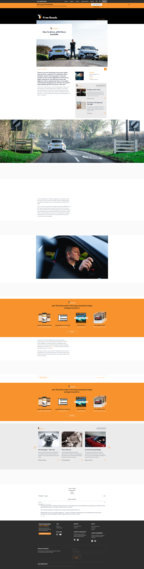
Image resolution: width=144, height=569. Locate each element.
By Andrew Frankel (90, 98)
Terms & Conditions (50, 566)
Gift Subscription (59, 527)
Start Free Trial (96, 4)
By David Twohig (42, 460)
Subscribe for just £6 (45, 533)
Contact (39, 566)
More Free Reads (43, 377)
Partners (92, 529)
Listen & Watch (84, 1)
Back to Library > (101, 19)
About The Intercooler (95, 526)
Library (71, 1)
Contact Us (76, 527)
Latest (66, 1)
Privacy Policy (79, 555)
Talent (77, 1)
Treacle (72, 566)
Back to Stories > (101, 377)
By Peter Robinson (66, 460)
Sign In (92, 1)
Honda (52, 346)
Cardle (104, 1)
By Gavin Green (88, 460)
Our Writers (93, 527)
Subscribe (72, 331)
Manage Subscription (77, 526)
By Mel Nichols (89, 113)
